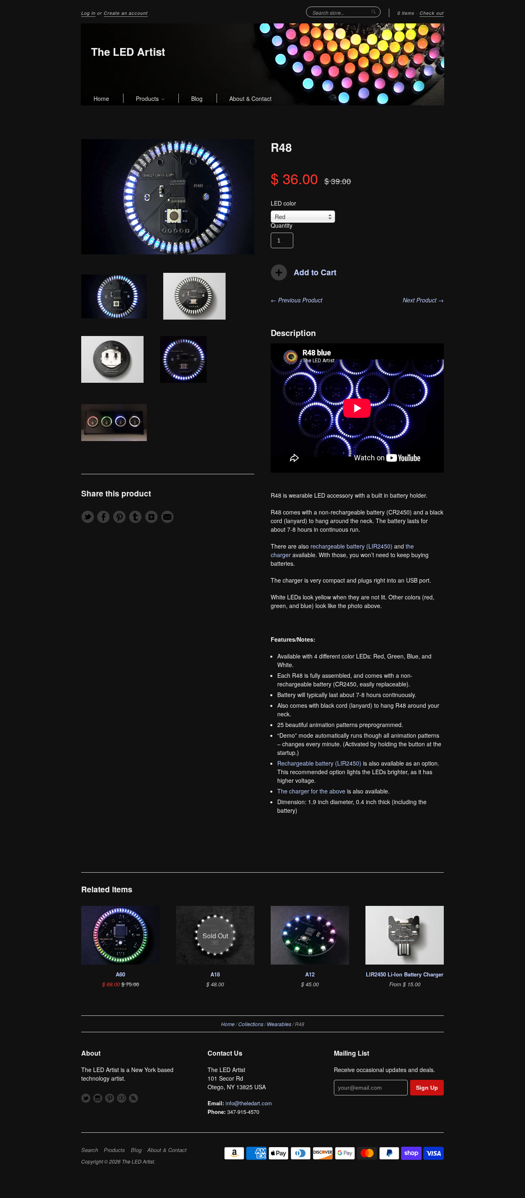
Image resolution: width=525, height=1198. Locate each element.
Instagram (98, 1098)
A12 (310, 974)
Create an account (126, 13)
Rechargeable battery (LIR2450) (319, 763)
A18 (215, 974)
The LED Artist (128, 51)
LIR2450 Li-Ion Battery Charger (404, 974)
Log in (88, 13)
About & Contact (250, 98)
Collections (250, 1023)
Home (101, 98)
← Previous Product (296, 300)
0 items (406, 13)
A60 (120, 974)
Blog (197, 98)
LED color (283, 203)
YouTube (121, 1098)
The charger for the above (311, 791)
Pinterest (109, 1098)
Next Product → (423, 300)
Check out (432, 13)
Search (89, 1150)
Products (148, 98)
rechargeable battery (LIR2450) (351, 546)
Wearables (279, 1023)
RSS (133, 1098)
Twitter (86, 1098)
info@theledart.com (249, 1103)
